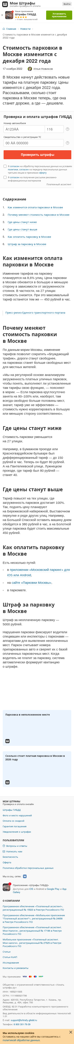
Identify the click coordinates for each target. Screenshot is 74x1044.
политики (13, 169)
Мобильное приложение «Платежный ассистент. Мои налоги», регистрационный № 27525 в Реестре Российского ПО (32, 943)
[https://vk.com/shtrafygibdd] (25, 876)
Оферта (7, 862)
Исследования (11, 962)
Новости (25, 28)
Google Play (53, 889)
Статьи (6, 951)
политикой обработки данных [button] (21, 1040)
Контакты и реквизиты (15, 968)
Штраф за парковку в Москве (27, 244)
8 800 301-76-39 (22, 1024)
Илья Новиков (43, 68)
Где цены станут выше (22, 229)
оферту (43, 172)
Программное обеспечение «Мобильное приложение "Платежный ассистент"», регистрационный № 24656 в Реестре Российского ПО (34, 918)
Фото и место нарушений (17, 815)
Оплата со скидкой (13, 820)
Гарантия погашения (14, 826)
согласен (14, 166)
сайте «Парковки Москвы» (31, 582)
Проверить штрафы (37, 154)
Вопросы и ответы (16, 845)
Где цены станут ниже (22, 222)
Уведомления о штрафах (17, 831)
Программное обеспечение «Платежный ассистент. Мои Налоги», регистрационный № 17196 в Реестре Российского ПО (32, 930)
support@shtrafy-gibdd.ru (24, 1020)
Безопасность (10, 856)
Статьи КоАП (10, 957)
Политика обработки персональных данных (28, 868)
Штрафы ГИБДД (12, 809)
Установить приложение (59, 15)
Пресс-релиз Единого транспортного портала (35, 312)
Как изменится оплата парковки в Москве (35, 207)
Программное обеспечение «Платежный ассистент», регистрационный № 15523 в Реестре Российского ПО (33, 908)
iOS (31, 889)
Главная (11, 28)
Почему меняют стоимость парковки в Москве (38, 214)
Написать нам (14, 851)
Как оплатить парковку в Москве (29, 236)
